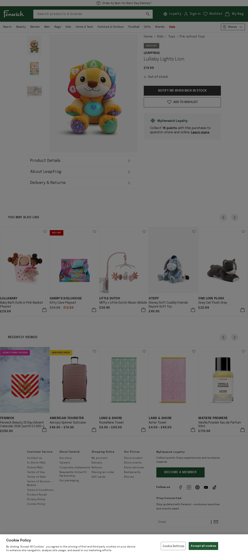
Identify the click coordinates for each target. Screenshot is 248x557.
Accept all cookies (203, 546)
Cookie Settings (173, 546)
